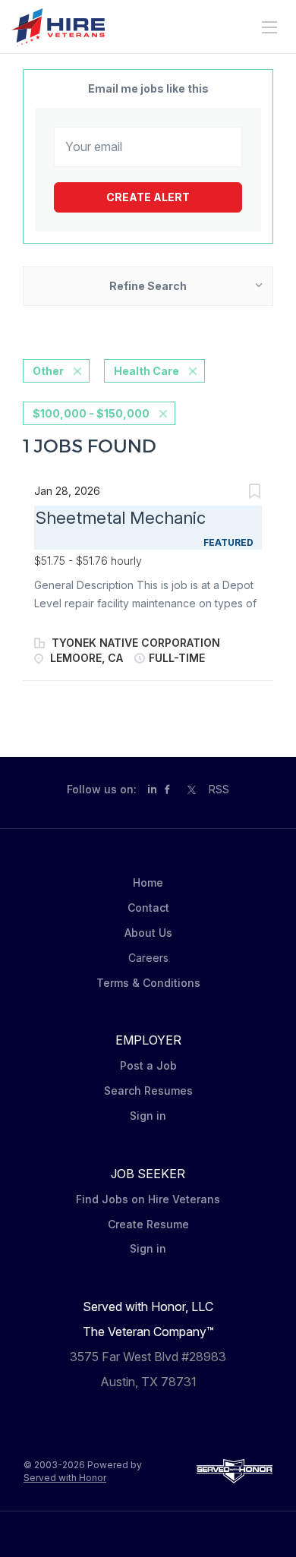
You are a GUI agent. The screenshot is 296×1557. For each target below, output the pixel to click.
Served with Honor (65, 1477)
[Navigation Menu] (269, 27)
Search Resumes (148, 1090)
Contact (148, 907)
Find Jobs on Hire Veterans (148, 1199)
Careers (148, 957)
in (152, 789)
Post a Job (148, 1065)
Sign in (148, 1115)
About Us (148, 932)
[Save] (254, 493)
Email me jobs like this (148, 88)
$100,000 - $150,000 (91, 413)
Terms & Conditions (148, 982)
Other (48, 370)
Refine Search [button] (148, 285)
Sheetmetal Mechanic (121, 518)
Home (148, 882)
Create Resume (148, 1224)
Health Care (146, 370)
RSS (219, 789)
